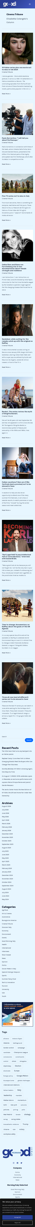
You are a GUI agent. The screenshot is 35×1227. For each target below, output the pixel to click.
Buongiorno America (9, 920)
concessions (7, 1057)
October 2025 (6, 841)
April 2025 (5, 861)
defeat (14, 1061)
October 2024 (6, 882)
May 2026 (5, 817)
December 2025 (7, 834)
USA (3, 993)
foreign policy (8, 1076)
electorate (6, 1071)
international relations (12, 1085)
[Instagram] (13, 1163)
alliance (6, 1038)
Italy (19, 1090)
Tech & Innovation (8, 982)
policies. (6, 1110)
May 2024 (5, 899)
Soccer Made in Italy (9, 969)
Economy (5, 931)
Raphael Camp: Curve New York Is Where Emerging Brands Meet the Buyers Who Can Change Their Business (17, 761)
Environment (6, 934)
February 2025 (7, 868)
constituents (19, 1057)
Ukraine (6, 1129)
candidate (6, 1052)
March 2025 (6, 865)
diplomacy (7, 1066)
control (5, 1061)
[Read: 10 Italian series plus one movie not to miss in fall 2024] (17, 48)
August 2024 (6, 889)
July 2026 (5, 810)
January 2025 (6, 872)
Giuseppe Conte (8, 1080)
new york (14, 1105)
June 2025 (5, 855)
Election (18, 1066)
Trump (25, 1124)
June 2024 (5, 896)
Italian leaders (8, 1090)
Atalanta (6, 1043)
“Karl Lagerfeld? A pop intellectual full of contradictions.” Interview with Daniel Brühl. (16, 557)
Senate (18, 1114)
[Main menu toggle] (30, 4)
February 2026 (7, 827)
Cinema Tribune (7, 72)
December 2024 (7, 875)
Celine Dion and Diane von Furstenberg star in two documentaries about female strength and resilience (14, 268)
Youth (4, 996)
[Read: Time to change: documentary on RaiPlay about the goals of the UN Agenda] (17, 605)
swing (5, 1119)
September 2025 (7, 844)
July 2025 (5, 851)
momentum (22, 1100)
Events (4, 938)
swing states (15, 1119)
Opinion (4, 962)
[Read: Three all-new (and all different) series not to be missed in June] (17, 678)
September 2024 (7, 886)
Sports (4, 975)
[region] (17, 1213)
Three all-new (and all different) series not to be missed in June (15, 698)
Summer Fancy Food (9, 979)
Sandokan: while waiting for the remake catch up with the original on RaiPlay (17, 341)
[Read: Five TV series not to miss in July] (17, 183)
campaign (21, 1048)
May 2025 (5, 858)
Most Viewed (6, 955)
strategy (27, 1114)
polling (15, 1110)
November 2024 (7, 879)
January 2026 (6, 830)
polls (23, 1110)
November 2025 (7, 837)
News (4, 958)
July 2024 (5, 892)
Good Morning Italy (8, 941)
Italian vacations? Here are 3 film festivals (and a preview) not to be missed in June (16, 484)
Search (4, 737)
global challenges (24, 1080)
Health (4, 944)
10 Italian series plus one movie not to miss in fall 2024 (16, 68)
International (6, 948)
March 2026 (6, 823)
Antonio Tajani (17, 1038)
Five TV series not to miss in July (15, 196)
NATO (5, 1105)
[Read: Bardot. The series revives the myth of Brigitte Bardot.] (17, 392)
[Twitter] (21, 1163)
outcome (24, 1105)
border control (9, 1048)
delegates (23, 1061)
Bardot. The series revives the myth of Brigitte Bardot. (17, 413)
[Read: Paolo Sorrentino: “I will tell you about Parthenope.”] (17, 119)
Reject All (17, 1223)
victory (21, 1129)
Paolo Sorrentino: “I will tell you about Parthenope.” (15, 139)
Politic (4, 965)
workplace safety (9, 1134)
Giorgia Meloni (22, 1076)
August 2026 (6, 806)
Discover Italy (6, 927)
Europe (16, 1071)
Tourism (5, 986)
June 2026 (5, 813)
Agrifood (5, 910)
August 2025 (6, 848)
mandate (19, 1095)
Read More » (6, 94)
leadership (8, 1095)
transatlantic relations (11, 1124)
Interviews (5, 951)
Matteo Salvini (9, 1100)
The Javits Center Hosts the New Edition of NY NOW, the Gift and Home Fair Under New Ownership (17, 793)
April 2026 (5, 820)
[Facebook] (17, 1163)
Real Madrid (8, 1114)
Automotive (6, 917)
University (5, 989)
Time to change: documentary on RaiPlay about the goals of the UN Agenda (16, 627)
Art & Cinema (6, 913)
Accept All (17, 1217)
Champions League (21, 1052)
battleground (17, 1043)
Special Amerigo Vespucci (11, 972)
